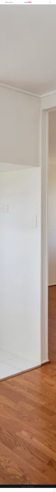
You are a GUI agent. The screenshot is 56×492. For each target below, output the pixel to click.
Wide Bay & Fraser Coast (9, 2)
